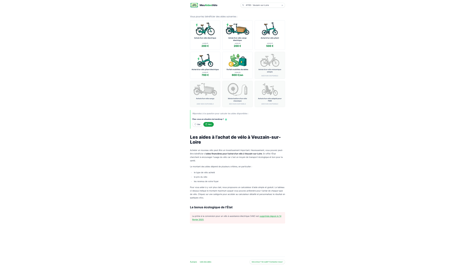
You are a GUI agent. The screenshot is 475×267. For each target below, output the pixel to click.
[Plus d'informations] (226, 119)
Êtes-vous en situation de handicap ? (208, 119)
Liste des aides (205, 262)
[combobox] (264, 5)
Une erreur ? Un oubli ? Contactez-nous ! (267, 262)
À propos (193, 262)
